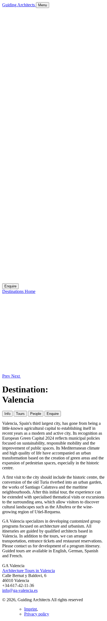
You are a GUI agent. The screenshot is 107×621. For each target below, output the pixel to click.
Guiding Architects (19, 4)
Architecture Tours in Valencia (28, 570)
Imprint (30, 609)
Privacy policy (36, 614)
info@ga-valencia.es (20, 590)
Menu (42, 5)
